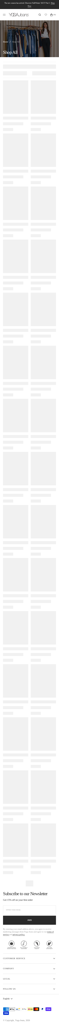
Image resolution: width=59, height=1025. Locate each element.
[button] (40, 14)
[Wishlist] (46, 14)
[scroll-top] (52, 1018)
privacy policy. (19, 934)
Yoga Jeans (20, 1020)
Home (5, 42)
